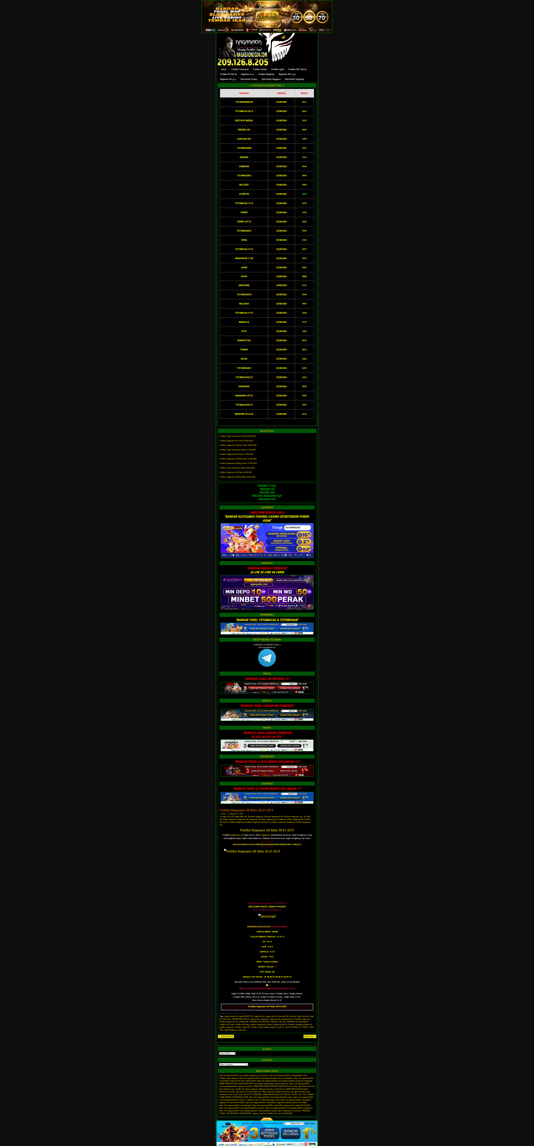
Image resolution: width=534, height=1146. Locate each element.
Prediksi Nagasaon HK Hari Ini (258, 822)
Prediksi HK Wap (242, 1024)
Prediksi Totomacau (240, 69)
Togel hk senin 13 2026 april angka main (263, 1100)
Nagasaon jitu (272, 819)
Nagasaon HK (226, 79)
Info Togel (223, 819)
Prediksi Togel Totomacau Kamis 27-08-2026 (238, 450)
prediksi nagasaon (226, 1027)
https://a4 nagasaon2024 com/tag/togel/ (235, 1105)
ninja (223, 814)
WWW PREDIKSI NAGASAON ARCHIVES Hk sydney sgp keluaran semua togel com (253, 1084)
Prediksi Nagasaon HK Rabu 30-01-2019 (246, 810)
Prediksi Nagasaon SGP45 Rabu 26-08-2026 (237, 477)
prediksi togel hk (270, 1027)
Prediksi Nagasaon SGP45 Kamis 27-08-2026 (238, 459)
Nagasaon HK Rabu (258, 819)
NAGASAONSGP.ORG (244, 844)
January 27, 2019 (236, 814)
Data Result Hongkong (294, 79)
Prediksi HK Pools (226, 1024)
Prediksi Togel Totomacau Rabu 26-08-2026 (237, 468)
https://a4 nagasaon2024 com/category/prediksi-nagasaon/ (289, 1108)
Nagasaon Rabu (285, 819)
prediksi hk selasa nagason (246, 1089)
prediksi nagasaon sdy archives (255, 1075)
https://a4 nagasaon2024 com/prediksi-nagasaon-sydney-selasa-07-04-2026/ (276, 1102)
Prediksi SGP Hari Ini (297, 69)
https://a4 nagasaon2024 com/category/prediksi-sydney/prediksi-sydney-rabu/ (250, 1111)
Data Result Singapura (271, 79)
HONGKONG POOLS (240, 1019)
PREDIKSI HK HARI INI (259, 1022)
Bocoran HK (283, 1016)
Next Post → (310, 1036)
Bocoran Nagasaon (255, 817)
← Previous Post (226, 1036)
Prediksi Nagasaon (266, 74)
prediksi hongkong (257, 1024)
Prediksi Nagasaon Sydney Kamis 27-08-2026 (238, 463)
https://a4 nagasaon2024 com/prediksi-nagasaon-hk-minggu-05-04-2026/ (281, 1105)
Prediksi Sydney (260, 69)
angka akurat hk (230, 1016)
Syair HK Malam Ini (293, 1027)
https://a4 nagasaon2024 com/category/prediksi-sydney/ (241, 1108)
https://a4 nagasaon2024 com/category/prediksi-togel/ (270, 1097)
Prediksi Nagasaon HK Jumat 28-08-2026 (236, 441)
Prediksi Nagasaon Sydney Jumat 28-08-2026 (238, 445)
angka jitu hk (259, 1016)
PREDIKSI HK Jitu (277, 1022)
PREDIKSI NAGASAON (258, 926)
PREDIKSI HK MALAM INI (297, 1022)
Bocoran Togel (295, 1016)
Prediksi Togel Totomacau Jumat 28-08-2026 (238, 436)
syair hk (281, 1027)
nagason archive (259, 1113)
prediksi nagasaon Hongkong (282, 822)
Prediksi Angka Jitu (302, 1019)
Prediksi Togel (256, 1027)
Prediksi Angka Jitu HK (228, 1022)
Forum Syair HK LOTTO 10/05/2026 (247, 1094)
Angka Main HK (240, 817)
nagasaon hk (275, 1019)
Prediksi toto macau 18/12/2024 (279, 1113)
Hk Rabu (307, 817)
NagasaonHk (298, 819)
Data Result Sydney (248, 79)
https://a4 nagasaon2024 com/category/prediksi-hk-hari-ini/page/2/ (265, 1078)
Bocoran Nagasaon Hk (273, 817)
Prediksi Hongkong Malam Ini (300, 1024)
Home (223, 69)
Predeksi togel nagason (228, 1078)
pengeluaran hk (287, 1019)
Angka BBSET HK (245, 1016)
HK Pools (227, 1019)
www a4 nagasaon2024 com (230, 1075)
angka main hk (272, 1016)
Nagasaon (245, 74)
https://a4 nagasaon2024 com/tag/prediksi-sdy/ (288, 1075)
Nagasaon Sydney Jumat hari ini (272, 1089)
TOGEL (305, 1027)
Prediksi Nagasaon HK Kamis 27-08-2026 (236, 454)
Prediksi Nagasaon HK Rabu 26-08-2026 (236, 472)
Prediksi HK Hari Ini (228, 74)
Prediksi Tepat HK (242, 1027)
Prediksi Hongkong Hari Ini (276, 1024)
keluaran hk (255, 1019)
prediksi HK (244, 1022)
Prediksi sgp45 (277, 69)
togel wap (241, 1030)
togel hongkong (230, 1030)
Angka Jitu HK (227, 817)
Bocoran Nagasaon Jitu (293, 817)
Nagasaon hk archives (292, 1111)
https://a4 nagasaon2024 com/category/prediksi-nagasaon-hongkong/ (284, 1081)
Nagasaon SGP (285, 74)
